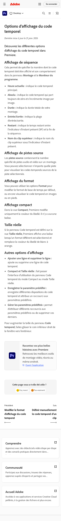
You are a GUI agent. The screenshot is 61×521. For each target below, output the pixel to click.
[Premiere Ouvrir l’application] (57, 13)
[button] (39, 4)
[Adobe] (15, 4)
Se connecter (51, 4)
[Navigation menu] (4, 4)
